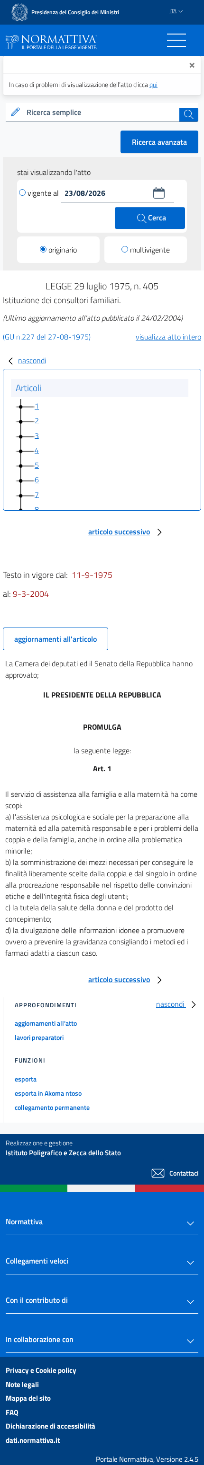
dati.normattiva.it (33, 1440)
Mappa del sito (28, 1398)
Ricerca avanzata (159, 142)
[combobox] (102, 112)
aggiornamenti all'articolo (55, 639)
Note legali (22, 1384)
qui (153, 84)
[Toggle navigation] (176, 40)
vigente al (44, 193)
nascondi (32, 360)
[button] (159, 192)
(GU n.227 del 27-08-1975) (47, 336)
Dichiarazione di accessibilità (50, 1426)
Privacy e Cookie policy (41, 1370)
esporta (26, 1079)
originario (62, 249)
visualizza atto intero (168, 336)
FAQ (12, 1412)
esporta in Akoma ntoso (48, 1093)
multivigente (150, 249)
